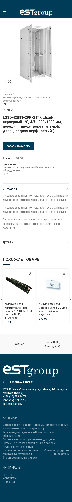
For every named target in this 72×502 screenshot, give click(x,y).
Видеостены (61, 453)
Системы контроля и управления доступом (29, 439)
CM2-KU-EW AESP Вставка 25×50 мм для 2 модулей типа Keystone (53, 309)
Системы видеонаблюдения (51, 424)
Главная (7, 94)
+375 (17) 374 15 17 (14, 400)
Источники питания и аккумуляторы (25, 428)
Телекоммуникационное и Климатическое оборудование (26, 99)
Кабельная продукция (55, 450)
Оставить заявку (18, 146)
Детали (8, 242)
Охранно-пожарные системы (20, 450)
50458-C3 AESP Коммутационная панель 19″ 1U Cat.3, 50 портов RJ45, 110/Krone (18, 311)
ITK (4, 104)
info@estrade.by (12, 403)
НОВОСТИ (9, 482)
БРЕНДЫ (8, 475)
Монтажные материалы (17, 453)
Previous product (4, 110)
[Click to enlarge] (9, 81)
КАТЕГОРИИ (10, 417)
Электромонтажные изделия (20, 457)
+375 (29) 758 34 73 (14, 396)
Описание (10, 188)
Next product (12, 110)
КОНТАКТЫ (10, 478)
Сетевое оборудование (17, 424)
